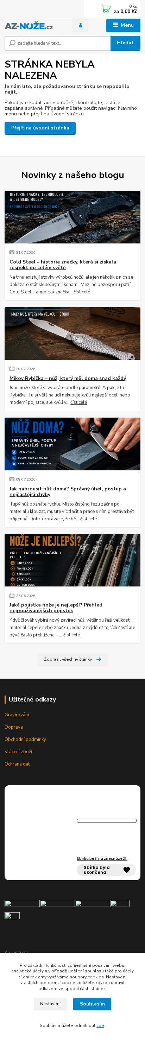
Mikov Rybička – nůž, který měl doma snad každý (68, 378)
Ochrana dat (17, 764)
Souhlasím (92, 1004)
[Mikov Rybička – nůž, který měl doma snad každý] (72, 333)
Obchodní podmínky (25, 739)
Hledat (125, 42)
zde (100, 1025)
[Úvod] (33, 25)
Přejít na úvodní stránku (40, 128)
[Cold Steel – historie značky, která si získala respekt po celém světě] (72, 217)
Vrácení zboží (18, 752)
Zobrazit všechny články (68, 659)
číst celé (82, 292)
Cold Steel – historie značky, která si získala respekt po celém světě (63, 265)
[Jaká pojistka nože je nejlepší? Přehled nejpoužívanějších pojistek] (72, 560)
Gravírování (17, 715)
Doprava (14, 727)
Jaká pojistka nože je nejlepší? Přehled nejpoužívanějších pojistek (56, 608)
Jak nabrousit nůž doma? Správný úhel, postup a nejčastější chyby (68, 491)
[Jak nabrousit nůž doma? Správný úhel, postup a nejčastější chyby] (72, 444)
